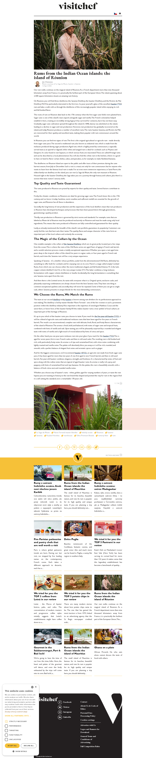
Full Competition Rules (90, 746)
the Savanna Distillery (72, 244)
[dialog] (20, 720)
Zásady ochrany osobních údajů (16, 712)
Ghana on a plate (104, 647)
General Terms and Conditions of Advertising (88, 739)
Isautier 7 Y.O (116, 104)
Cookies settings (87, 720)
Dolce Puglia (71, 539)
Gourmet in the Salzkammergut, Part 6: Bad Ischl (47, 650)
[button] (119, 14)
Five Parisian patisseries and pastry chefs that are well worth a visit (47, 542)
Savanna (39, 435)
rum (114, 435)
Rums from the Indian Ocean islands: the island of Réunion (107, 596)
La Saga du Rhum (43, 432)
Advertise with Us (88, 725)
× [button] (36, 687)
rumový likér (103, 435)
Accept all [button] (12, 746)
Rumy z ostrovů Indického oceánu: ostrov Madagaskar (105, 485)
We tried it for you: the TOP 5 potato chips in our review (77, 596)
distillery (56, 299)
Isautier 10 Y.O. (81, 353)
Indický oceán (87, 432)
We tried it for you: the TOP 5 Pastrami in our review (107, 542)
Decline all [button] (29, 746)
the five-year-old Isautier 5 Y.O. (107, 316)
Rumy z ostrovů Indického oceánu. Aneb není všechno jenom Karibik (47, 487)
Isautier (68, 299)
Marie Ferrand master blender (65, 432)
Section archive (113, 455)
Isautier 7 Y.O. (108, 336)
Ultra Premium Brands (85, 435)
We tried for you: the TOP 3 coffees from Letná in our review (46, 596)
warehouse (67, 435)
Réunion (99, 432)
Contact (83, 702)
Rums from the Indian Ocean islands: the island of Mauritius (76, 485)
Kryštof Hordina (52, 435)
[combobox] (32, 687)
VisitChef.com (78, 6)
